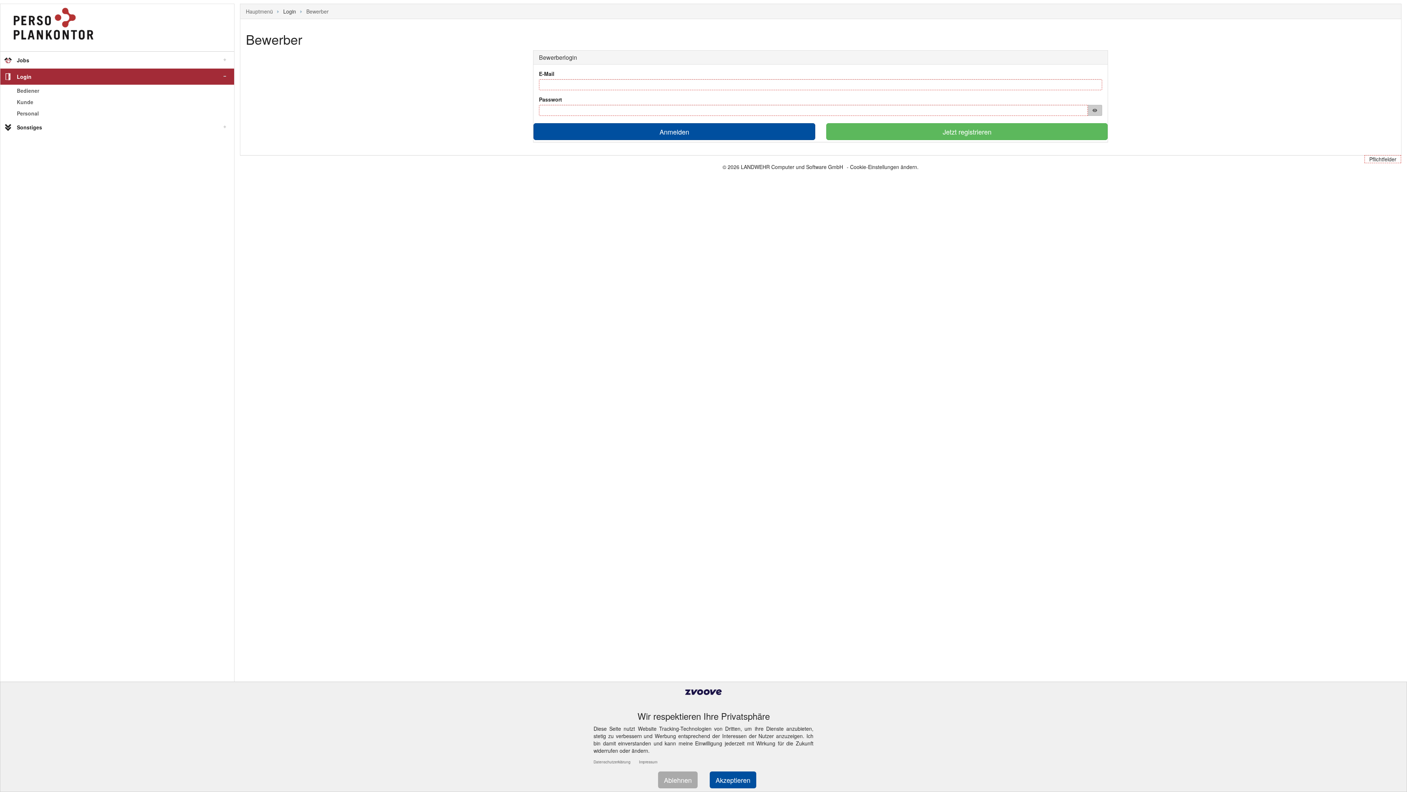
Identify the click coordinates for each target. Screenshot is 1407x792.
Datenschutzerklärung (612, 761)
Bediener (28, 90)
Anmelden (674, 131)
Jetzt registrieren (967, 131)
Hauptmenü (259, 11)
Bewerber (317, 11)
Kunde (25, 102)
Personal (28, 113)
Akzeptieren (733, 780)
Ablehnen (678, 780)
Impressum (648, 761)
